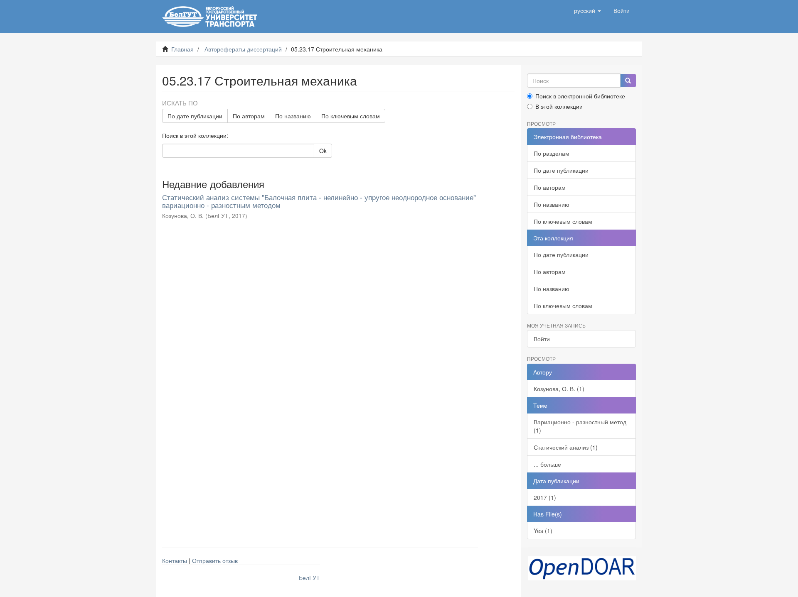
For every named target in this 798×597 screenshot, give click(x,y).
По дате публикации (194, 116)
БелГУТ (309, 577)
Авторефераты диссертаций (243, 49)
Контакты (174, 560)
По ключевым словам (350, 116)
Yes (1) (543, 530)
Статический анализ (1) (566, 447)
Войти (542, 339)
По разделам (551, 153)
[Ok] (628, 80)
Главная (182, 49)
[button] (587, 10)
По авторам (249, 116)
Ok (323, 151)
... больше (547, 464)
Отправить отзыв (215, 560)
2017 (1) (545, 497)
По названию (293, 116)
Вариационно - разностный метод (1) (580, 426)
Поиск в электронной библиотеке (580, 96)
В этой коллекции (559, 106)
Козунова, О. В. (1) (559, 388)
